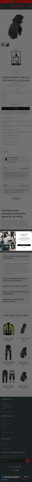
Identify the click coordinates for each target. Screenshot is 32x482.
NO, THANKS (24, 247)
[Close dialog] (31, 232)
